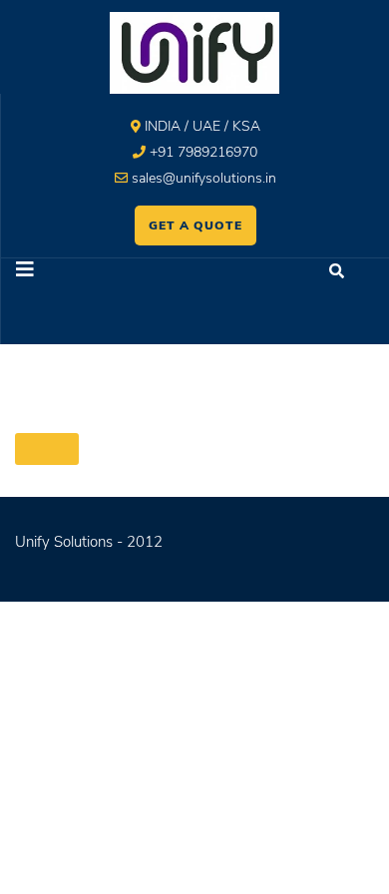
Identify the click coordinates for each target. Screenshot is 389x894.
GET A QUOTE (195, 225)
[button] (98, 271)
